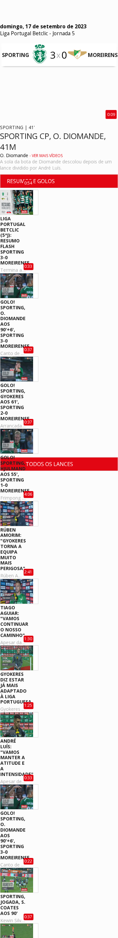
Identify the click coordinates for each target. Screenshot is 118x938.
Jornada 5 (63, 33)
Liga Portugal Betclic (24, 33)
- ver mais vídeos (46, 155)
